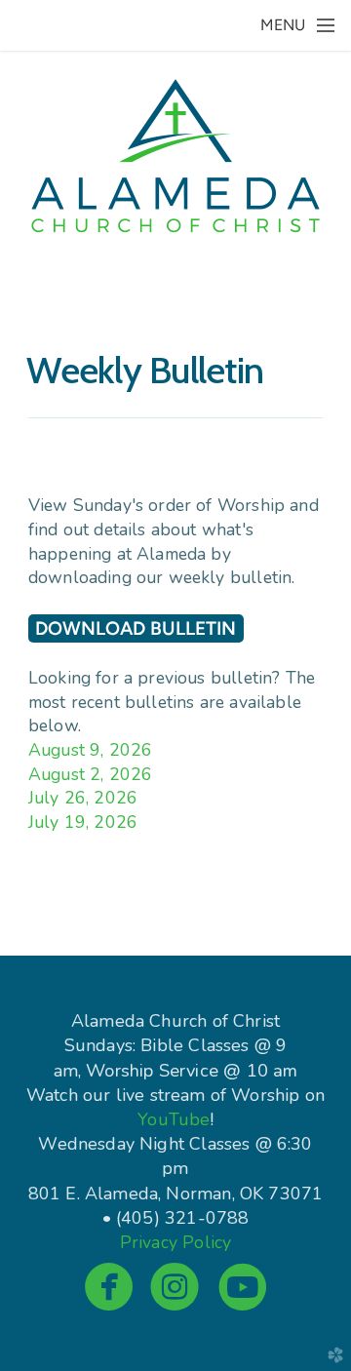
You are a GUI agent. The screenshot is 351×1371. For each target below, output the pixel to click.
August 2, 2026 (90, 774)
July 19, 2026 (82, 822)
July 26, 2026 (82, 797)
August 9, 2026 (90, 750)
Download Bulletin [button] (135, 628)
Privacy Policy (175, 1242)
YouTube (173, 1119)
